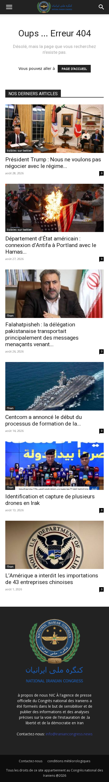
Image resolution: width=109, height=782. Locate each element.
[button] (101, 7)
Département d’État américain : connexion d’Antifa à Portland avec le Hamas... (50, 245)
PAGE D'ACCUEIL (74, 68)
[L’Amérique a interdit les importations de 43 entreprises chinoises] (54, 545)
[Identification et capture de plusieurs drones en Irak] (54, 465)
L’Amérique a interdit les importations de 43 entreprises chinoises (51, 578)
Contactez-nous (30, 761)
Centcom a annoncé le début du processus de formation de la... (43, 420)
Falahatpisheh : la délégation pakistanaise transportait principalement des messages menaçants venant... (42, 334)
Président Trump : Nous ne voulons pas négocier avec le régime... (53, 162)
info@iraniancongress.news (69, 733)
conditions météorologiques (68, 761)
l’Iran (10, 315)
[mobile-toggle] (9, 7)
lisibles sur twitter (19, 150)
